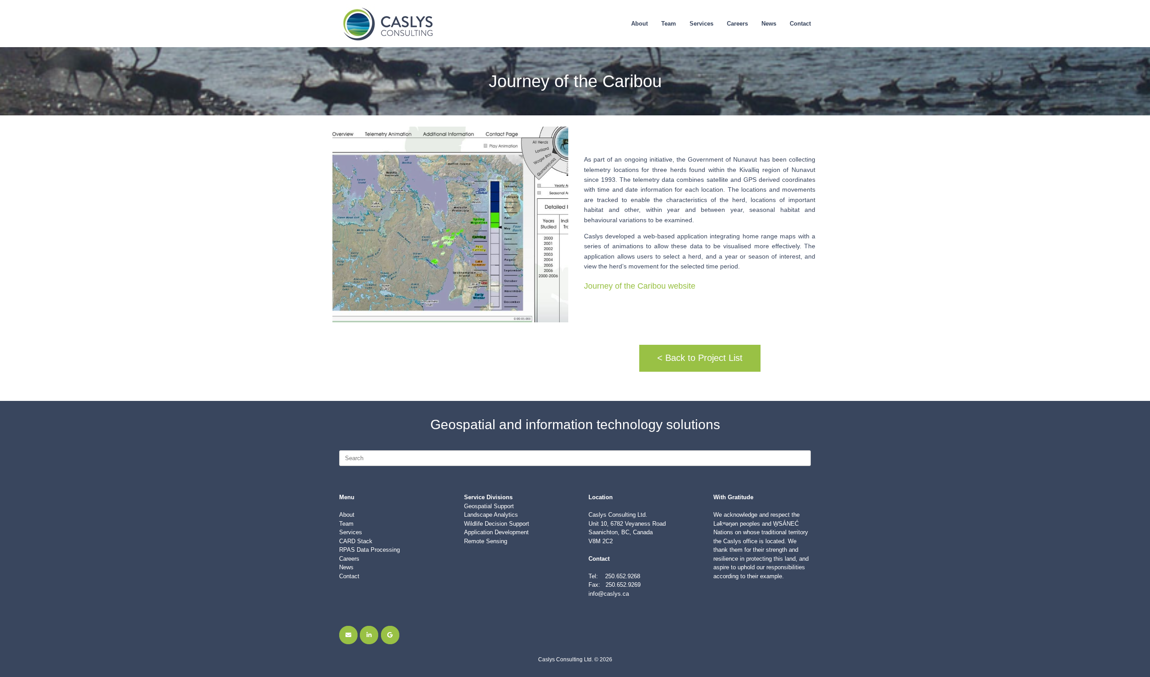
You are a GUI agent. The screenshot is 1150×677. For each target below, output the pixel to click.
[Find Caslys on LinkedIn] (369, 635)
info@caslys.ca (608, 593)
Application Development (496, 532)
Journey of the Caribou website (639, 285)
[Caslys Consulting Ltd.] (389, 23)
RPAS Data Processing (369, 549)
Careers (737, 23)
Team (668, 23)
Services (701, 23)
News (768, 23)
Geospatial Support (489, 506)
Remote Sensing (485, 541)
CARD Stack (355, 541)
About (639, 23)
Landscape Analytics (491, 514)
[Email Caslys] (348, 635)
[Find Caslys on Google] (390, 635)
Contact (800, 23)
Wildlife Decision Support (496, 523)
